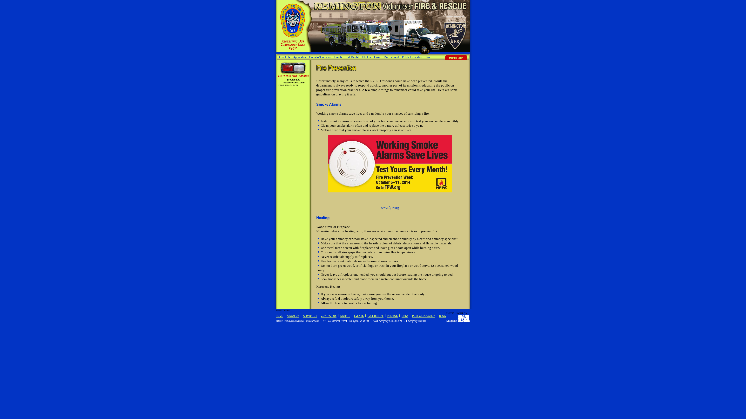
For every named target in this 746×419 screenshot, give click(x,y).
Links (377, 57)
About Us (284, 57)
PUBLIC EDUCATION (423, 315)
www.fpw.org (390, 208)
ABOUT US (293, 315)
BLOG (442, 315)
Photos (366, 57)
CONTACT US (328, 315)
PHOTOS (392, 315)
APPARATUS (310, 315)
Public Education (412, 57)
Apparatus (299, 57)
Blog (428, 57)
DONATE (345, 315)
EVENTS (359, 315)
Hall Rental (352, 57)
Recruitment (391, 57)
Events (338, 57)
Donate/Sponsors (320, 57)
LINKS (405, 315)
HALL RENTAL (375, 315)
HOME (279, 315)
